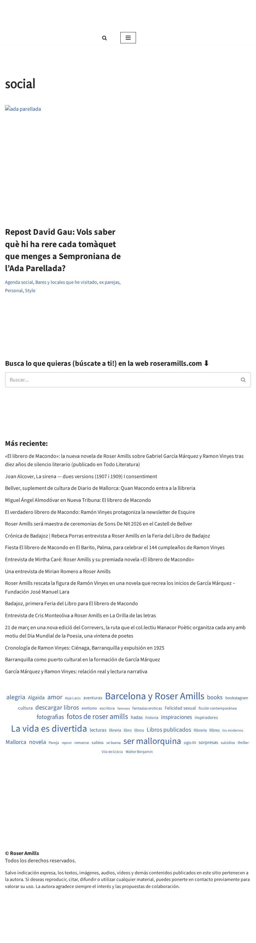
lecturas (98, 730)
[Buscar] (104, 37)
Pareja (54, 743)
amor (54, 697)
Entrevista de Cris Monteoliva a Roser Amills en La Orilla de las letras (80, 615)
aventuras (92, 698)
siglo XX (190, 743)
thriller (243, 743)
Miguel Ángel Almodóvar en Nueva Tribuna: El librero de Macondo (78, 500)
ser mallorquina (152, 741)
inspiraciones (176, 717)
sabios (98, 743)
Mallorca (16, 742)
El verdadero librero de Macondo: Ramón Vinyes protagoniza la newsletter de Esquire (100, 512)
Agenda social (19, 282)
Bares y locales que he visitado (66, 282)
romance (81, 743)
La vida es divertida (49, 728)
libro (128, 730)
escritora (107, 708)
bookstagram (236, 698)
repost (67, 742)
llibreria (200, 730)
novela (37, 742)
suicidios (228, 743)
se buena (113, 743)
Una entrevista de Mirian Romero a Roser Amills (58, 571)
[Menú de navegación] (128, 37)
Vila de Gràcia (112, 751)
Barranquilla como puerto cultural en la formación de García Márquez (82, 659)
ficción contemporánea (218, 708)
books (215, 697)
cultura (25, 708)
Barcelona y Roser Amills (154, 696)
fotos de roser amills (97, 717)
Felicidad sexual (180, 708)
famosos (123, 708)
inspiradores (206, 718)
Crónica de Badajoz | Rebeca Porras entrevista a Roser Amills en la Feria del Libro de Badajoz (107, 536)
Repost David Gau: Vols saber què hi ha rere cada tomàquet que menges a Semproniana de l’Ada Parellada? (63, 250)
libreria (115, 730)
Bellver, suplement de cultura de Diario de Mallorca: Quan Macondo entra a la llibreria (100, 488)
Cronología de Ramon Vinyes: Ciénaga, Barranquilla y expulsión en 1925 (84, 648)
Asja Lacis (73, 698)
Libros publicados (169, 730)
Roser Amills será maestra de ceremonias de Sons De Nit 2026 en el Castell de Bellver (98, 524)
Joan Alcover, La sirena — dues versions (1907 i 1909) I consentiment (81, 476)
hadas (137, 717)
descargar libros (57, 707)
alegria (15, 697)
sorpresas (208, 742)
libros (139, 730)
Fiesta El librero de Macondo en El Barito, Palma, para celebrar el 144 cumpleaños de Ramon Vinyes (115, 547)
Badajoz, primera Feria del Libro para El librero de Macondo (71, 603)
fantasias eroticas (147, 708)
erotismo (89, 708)
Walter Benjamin (139, 752)
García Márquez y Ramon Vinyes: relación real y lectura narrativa (76, 671)
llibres (214, 730)
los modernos (232, 730)
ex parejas (109, 282)
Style (30, 290)
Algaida (36, 697)
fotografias (50, 717)
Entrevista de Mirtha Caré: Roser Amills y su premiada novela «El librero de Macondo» (99, 559)
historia (151, 718)
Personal (14, 290)
